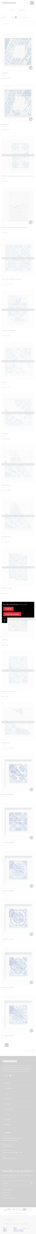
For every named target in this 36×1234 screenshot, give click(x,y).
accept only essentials (12, 614)
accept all (8, 609)
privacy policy (22, 604)
